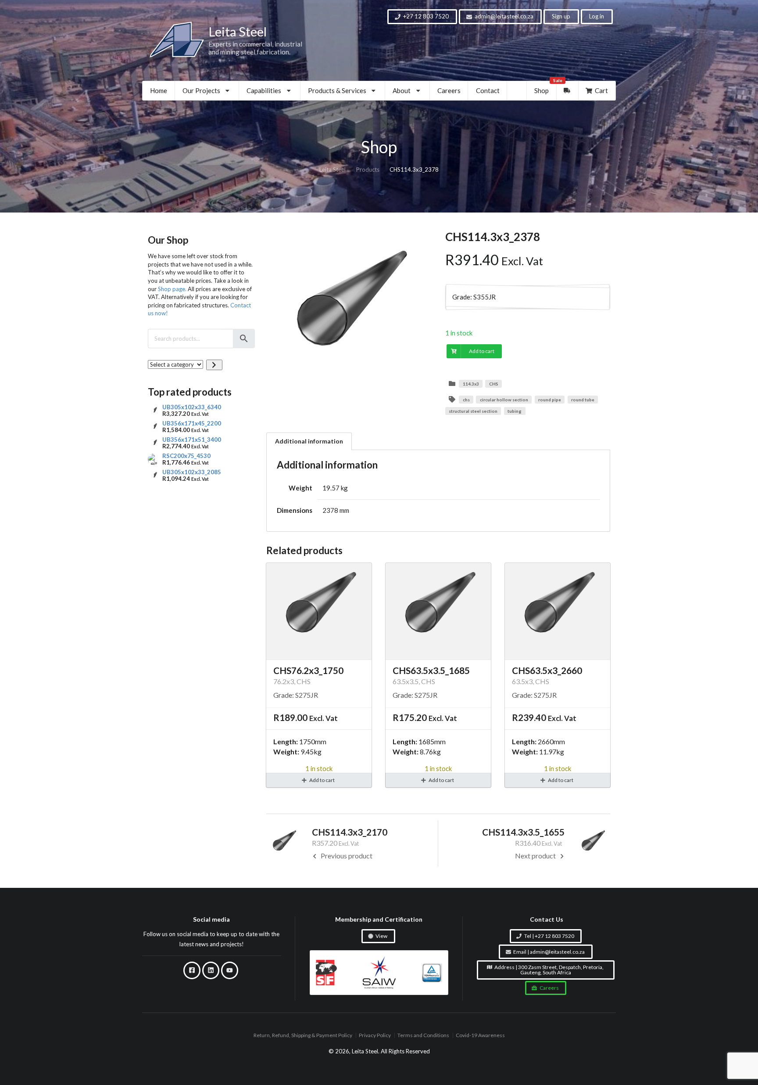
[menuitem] (207, 90)
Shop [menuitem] (545, 87)
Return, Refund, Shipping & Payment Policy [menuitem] (303, 1035)
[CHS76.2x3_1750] (319, 611)
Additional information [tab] (309, 441)
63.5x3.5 (405, 681)
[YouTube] (229, 970)
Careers (549, 987)
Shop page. (172, 288)
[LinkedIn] (210, 970)
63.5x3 (522, 681)
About (402, 90)
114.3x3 (471, 383)
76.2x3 (283, 681)
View (381, 936)
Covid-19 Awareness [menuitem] (480, 1035)
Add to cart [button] (322, 780)
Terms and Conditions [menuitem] (423, 1035)
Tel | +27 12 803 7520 (549, 936)
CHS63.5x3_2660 (547, 670)
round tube (582, 399)
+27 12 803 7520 (426, 16)
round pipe (549, 399)
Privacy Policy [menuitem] (375, 1035)
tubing (515, 411)
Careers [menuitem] (449, 90)
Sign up (561, 16)
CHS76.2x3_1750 (308, 670)
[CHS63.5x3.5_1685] (438, 611)
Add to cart (481, 351)
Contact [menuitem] (488, 90)
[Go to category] (214, 365)
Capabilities (264, 90)
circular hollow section (504, 399)
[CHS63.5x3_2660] (557, 611)
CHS (493, 383)
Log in (596, 16)
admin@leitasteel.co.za (504, 16)
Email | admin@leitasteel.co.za (549, 951)
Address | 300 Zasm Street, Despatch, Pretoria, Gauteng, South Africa (549, 970)
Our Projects (201, 90)
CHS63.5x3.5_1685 (431, 670)
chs (466, 399)
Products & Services (337, 90)
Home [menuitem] (158, 90)
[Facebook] (191, 970)
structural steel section (473, 411)
